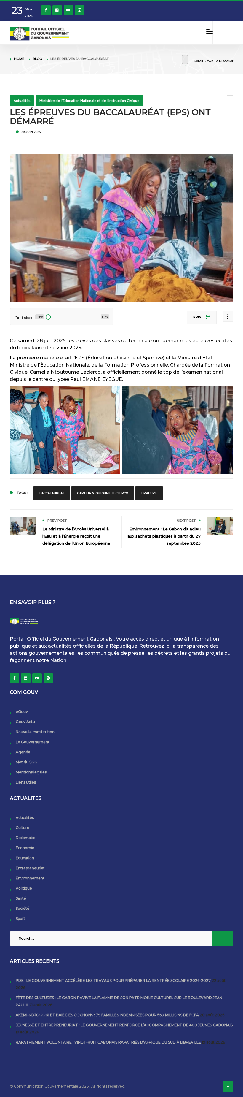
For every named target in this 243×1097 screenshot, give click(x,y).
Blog (37, 59)
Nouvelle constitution (35, 732)
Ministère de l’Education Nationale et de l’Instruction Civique (89, 101)
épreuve (149, 493)
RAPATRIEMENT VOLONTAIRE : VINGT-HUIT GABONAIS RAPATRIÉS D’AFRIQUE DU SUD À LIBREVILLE (108, 1042)
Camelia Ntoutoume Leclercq (102, 493)
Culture (22, 827)
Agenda (23, 752)
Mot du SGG (26, 762)
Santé (21, 898)
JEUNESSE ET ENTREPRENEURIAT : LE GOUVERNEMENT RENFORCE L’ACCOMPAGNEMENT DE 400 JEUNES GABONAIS (124, 1025)
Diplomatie (26, 838)
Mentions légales (31, 772)
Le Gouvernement (32, 742)
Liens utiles (26, 782)
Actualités (22, 101)
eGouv (22, 711)
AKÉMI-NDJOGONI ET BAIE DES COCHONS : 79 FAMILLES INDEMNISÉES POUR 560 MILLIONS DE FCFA (107, 1015)
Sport (20, 918)
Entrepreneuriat (30, 868)
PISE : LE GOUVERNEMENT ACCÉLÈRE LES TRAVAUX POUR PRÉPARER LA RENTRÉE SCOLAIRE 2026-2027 (113, 980)
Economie (25, 848)
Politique (24, 888)
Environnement (30, 878)
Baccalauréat (51, 493)
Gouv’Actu (25, 721)
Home (19, 59)
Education (25, 858)
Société (22, 908)
